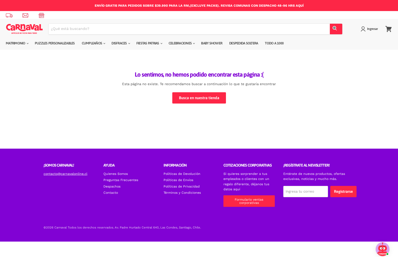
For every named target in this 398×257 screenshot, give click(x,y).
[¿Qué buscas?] (336, 29)
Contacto (110, 192)
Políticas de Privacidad (182, 186)
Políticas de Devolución (182, 174)
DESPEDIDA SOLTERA (243, 43)
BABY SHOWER (211, 43)
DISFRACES (119, 43)
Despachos (111, 186)
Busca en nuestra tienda (199, 97)
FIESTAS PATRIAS (148, 43)
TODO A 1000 (274, 43)
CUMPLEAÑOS (92, 43)
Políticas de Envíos (178, 180)
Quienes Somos (115, 174)
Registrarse (343, 191)
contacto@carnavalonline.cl (65, 174)
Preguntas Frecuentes (120, 180)
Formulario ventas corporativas (249, 201)
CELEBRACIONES (181, 43)
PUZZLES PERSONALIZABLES (55, 43)
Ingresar (372, 29)
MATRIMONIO (16, 43)
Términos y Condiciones (182, 192)
